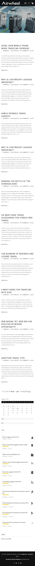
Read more (4, 70)
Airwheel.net (25, 559)
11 (13, 408)
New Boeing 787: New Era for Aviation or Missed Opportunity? (16, 324)
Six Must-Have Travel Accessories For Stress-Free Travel (17, 218)
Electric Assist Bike (6, 539)
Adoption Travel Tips (13, 358)
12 (17, 408)
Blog (32, 50)
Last (17, 391)
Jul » (2, 423)
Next (13, 391)
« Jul (2, 419)
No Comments (24, 50)
